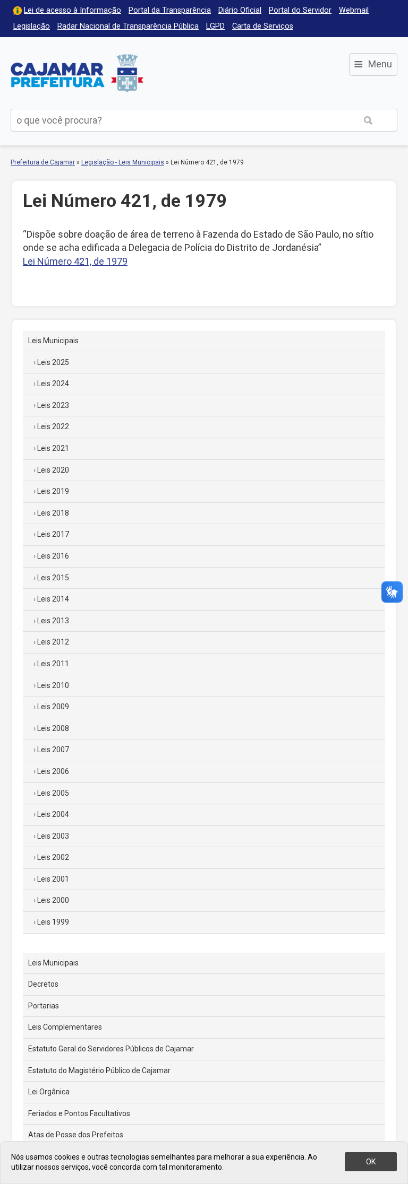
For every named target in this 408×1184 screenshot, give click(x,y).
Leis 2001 (53, 879)
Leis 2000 (53, 900)
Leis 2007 (53, 749)
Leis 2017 (53, 534)
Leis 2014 (53, 599)
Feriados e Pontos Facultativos (79, 1113)
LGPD (215, 26)
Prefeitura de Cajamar (77, 73)
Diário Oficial (239, 10)
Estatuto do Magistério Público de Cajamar (99, 1070)
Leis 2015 (53, 577)
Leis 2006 (53, 771)
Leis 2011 (53, 663)
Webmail (354, 10)
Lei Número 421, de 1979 (75, 261)
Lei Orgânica (49, 1091)
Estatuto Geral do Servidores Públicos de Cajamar (111, 1048)
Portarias (43, 1006)
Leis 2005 (53, 793)
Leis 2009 (53, 706)
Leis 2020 (53, 470)
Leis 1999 (53, 922)
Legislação (31, 26)
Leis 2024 (53, 383)
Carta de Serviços (262, 26)
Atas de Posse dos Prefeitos (75, 1134)
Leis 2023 (53, 405)
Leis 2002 (53, 857)
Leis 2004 (53, 814)
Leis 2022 (53, 426)
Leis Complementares (65, 1027)
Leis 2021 (53, 448)
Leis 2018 (53, 513)
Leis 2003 (53, 836)
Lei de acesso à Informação (72, 10)
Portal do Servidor (300, 10)
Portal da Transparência (170, 10)
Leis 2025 (53, 362)
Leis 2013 (53, 620)
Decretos (43, 984)
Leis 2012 (53, 642)
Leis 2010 (53, 685)
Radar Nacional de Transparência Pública (128, 26)
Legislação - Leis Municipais (122, 162)
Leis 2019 (53, 491)
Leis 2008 (53, 728)
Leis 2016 (53, 556)
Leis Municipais (53, 340)
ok (371, 1161)
